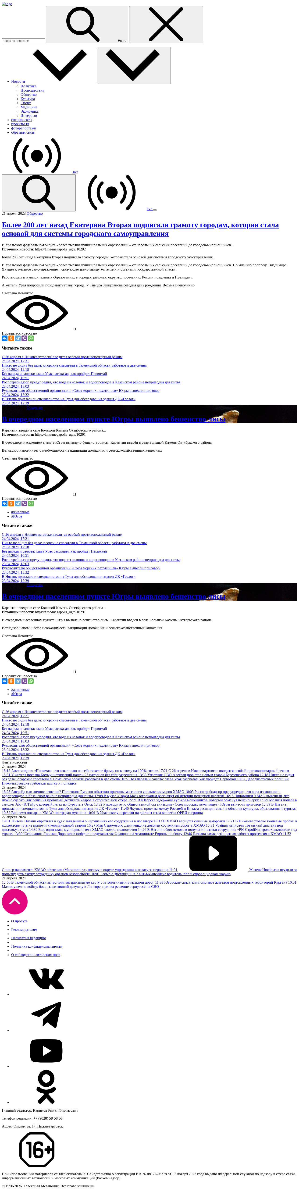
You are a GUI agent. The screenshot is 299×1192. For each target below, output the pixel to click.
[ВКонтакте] (4, 338)
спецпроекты (21, 120)
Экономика (30, 111)
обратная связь (23, 132)
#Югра (16, 516)
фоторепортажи (23, 128)
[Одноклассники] (11, 338)
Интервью (29, 116)
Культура (28, 99)
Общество (29, 94)
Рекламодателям (24, 929)
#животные (20, 512)
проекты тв (20, 124)
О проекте (19, 921)
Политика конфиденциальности (36, 946)
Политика (28, 86)
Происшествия (32, 90)
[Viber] (24, 338)
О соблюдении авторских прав (35, 955)
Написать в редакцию (28, 938)
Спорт (26, 103)
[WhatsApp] (31, 338)
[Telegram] (18, 338)
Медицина (29, 107)
